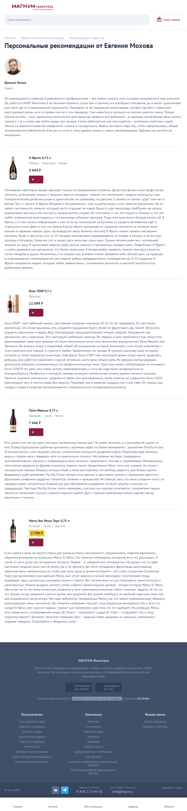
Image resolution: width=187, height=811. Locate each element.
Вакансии (93, 742)
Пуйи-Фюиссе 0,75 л (43, 410)
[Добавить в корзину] (36, 179)
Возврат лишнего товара (32, 752)
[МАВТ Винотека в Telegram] (64, 790)
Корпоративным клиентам (32, 762)
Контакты (93, 737)
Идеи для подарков (31, 742)
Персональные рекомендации (31, 757)
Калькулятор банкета (31, 737)
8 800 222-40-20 (90, 792)
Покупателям (32, 715)
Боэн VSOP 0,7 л (40, 291)
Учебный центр (93, 747)
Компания (93, 715)
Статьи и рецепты (155, 722)
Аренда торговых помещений (93, 752)
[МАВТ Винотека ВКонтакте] (55, 790)
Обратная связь (93, 732)
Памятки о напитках (155, 727)
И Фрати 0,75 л (40, 158)
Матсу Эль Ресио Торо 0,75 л (49, 521)
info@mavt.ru (122, 792)
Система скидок (32, 732)
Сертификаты (93, 757)
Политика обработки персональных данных (93, 771)
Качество (93, 722)
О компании (93, 727)
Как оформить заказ (32, 722)
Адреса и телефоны (32, 727)
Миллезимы (32, 747)
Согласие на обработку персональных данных (93, 763)
